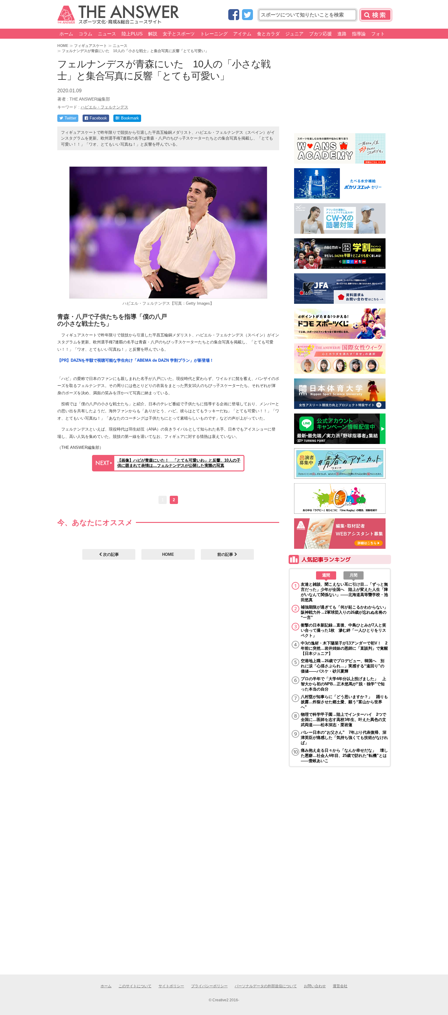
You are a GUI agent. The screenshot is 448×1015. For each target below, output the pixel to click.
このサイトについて (135, 986)
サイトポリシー (171, 986)
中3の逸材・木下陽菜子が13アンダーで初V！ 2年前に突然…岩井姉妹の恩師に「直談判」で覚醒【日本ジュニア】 (344, 648)
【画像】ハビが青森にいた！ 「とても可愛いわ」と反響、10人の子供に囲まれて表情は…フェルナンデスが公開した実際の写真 (178, 463)
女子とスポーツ (179, 33)
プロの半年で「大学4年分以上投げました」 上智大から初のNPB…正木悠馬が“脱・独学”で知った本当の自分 (343, 683)
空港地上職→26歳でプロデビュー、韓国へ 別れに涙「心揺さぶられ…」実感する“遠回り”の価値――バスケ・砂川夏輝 (342, 665)
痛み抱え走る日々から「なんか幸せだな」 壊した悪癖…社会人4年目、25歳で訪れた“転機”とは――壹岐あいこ (344, 755)
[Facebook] (233, 15)
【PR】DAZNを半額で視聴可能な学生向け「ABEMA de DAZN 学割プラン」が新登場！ (135, 360)
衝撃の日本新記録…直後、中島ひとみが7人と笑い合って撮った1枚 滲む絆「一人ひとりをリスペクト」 (343, 630)
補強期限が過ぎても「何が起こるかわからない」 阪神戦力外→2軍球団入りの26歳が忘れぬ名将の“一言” (344, 612)
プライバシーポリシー (209, 986)
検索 (376, 14)
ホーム (66, 33)
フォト (378, 33)
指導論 (359, 33)
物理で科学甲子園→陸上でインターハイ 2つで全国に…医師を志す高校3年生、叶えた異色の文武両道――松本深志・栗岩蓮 (343, 719)
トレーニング (214, 33)
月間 (353, 575)
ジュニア (294, 33)
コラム (85, 33)
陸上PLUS (132, 33)
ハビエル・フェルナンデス (104, 107)
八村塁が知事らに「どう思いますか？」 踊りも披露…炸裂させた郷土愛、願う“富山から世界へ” (344, 701)
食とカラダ (268, 33)
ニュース (107, 33)
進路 (342, 33)
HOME (62, 46)
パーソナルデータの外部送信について (266, 986)
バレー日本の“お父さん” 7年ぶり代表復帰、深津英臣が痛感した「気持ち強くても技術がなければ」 (344, 737)
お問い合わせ (315, 986)
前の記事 (225, 554)
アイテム (242, 33)
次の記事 (110, 554)
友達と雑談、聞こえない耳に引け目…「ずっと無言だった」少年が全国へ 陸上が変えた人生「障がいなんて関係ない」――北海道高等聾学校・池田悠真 (344, 592)
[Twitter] (247, 15)
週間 (326, 575)
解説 (152, 33)
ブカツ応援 (320, 33)
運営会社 (340, 986)
